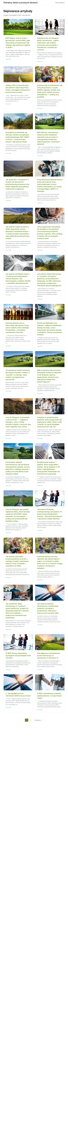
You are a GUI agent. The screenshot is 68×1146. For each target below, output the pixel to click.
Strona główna (60, 2)
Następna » (38, 720)
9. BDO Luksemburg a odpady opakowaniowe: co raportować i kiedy (49, 695)
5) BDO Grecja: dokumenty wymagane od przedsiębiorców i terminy (18, 655)
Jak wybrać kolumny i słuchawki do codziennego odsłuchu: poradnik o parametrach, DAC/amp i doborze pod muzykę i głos (48, 608)
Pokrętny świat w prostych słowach (20, 2)
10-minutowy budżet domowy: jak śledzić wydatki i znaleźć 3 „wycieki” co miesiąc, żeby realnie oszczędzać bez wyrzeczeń (18, 375)
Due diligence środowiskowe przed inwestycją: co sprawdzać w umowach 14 (48, 655)
